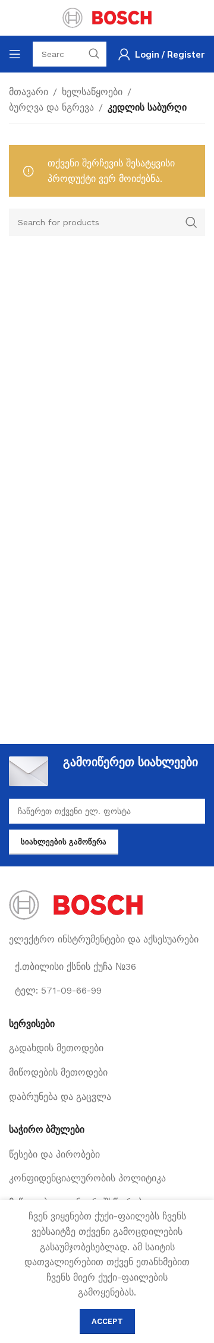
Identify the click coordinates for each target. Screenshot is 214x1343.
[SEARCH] (191, 222)
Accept (107, 1321)
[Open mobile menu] (15, 54)
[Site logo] (107, 17)
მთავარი (28, 91)
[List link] (107, 1048)
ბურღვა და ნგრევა (51, 107)
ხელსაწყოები (92, 91)
